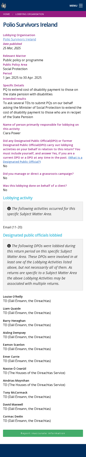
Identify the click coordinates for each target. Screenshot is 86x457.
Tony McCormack (27, 395)
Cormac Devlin (27, 419)
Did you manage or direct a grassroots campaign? (38, 176)
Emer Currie (27, 359)
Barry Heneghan (27, 323)
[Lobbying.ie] (32, 5)
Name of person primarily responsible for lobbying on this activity (41, 129)
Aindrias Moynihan (34, 383)
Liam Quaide (27, 311)
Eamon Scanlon (27, 347)
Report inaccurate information (43, 433)
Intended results (42, 108)
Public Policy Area (15, 67)
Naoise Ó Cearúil (34, 371)
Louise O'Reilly (27, 299)
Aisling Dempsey (27, 335)
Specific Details (40, 89)
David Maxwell (27, 407)
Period (22, 75)
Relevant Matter (23, 58)
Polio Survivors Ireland (19, 39)
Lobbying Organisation (19, 37)
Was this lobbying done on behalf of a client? (35, 188)
